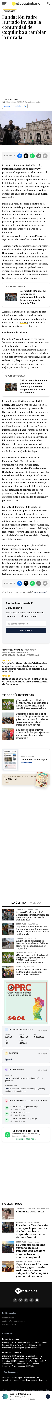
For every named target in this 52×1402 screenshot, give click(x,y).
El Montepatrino (19, 1361)
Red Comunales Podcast (20, 1380)
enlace (23, 322)
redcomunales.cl (9, 1318)
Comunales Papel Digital (12, 1378)
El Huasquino (18, 1347)
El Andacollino (32, 1358)
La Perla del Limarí (35, 1361)
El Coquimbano (32, 1356)
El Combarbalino (21, 1364)
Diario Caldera (34, 1342)
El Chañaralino (20, 1342)
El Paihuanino (18, 1358)
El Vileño (31, 1366)
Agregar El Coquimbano (13, 106)
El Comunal (6, 1356)
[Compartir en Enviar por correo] (38, 155)
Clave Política (29, 1378)
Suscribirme (26, 630)
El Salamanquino (18, 1366)
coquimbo (31, 650)
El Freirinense (31, 1347)
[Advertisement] (26, 68)
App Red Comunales (41, 1380)
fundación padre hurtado (16, 653)
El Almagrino (7, 1342)
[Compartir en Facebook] (19, 155)
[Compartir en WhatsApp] (32, 155)
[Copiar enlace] (45, 155)
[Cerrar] (48, 1396)
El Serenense (18, 1356)
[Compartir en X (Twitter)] (26, 155)
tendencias (33, 655)
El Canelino (34, 1364)
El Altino (33, 1345)
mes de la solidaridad (14, 655)
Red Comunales (11, 99)
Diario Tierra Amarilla (19, 1345)
